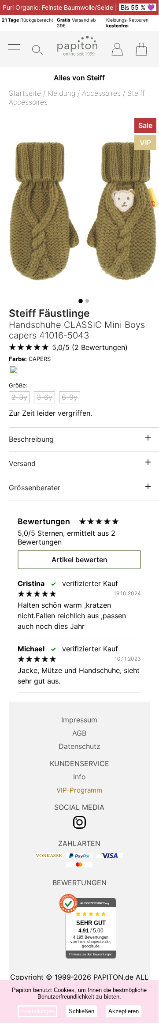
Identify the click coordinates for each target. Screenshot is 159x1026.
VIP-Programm (79, 790)
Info (79, 776)
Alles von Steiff (79, 77)
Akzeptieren (123, 1011)
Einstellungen (37, 1011)
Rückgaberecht (27, 20)
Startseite (25, 93)
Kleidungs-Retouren (127, 23)
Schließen (81, 1011)
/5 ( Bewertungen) (90, 347)
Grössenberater (34, 487)
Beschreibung (31, 439)
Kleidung (61, 93)
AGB (79, 733)
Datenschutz (79, 746)
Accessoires (101, 93)
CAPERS (30, 358)
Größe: (18, 385)
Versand (22, 463)
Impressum (79, 719)
